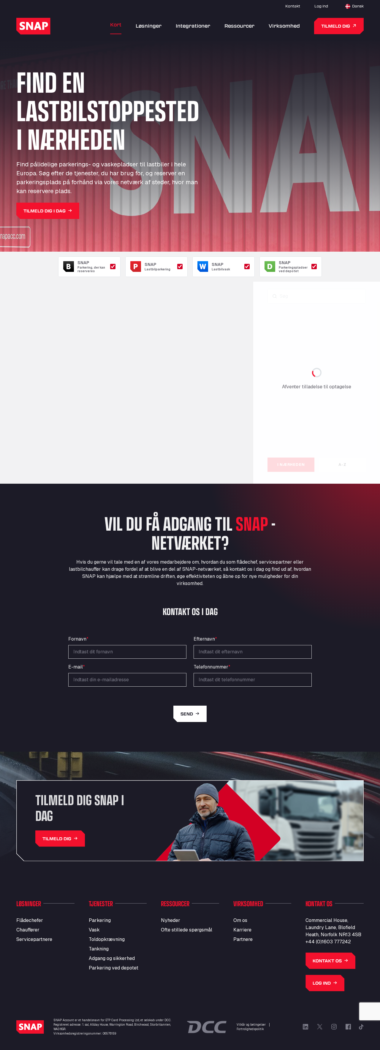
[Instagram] (334, 1026)
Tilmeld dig (335, 26)
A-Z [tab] (342, 464)
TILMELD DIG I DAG (44, 211)
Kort (115, 24)
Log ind (321, 6)
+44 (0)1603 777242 (328, 942)
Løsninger (149, 26)
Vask (94, 930)
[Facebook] (348, 1026)
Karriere (242, 930)
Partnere (243, 939)
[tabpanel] (316, 371)
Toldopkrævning (107, 939)
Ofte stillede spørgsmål (186, 930)
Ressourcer (239, 26)
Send (186, 714)
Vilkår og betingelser (251, 1025)
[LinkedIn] (305, 1026)
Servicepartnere (34, 939)
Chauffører (27, 930)
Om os (240, 920)
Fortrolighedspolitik (250, 1029)
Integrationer (193, 26)
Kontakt (292, 6)
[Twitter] (319, 1026)
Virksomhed (284, 26)
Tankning (99, 949)
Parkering (100, 920)
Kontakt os (327, 961)
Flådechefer (29, 920)
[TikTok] (361, 1026)
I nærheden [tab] (291, 464)
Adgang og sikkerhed (112, 958)
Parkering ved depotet (113, 968)
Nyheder (170, 920)
